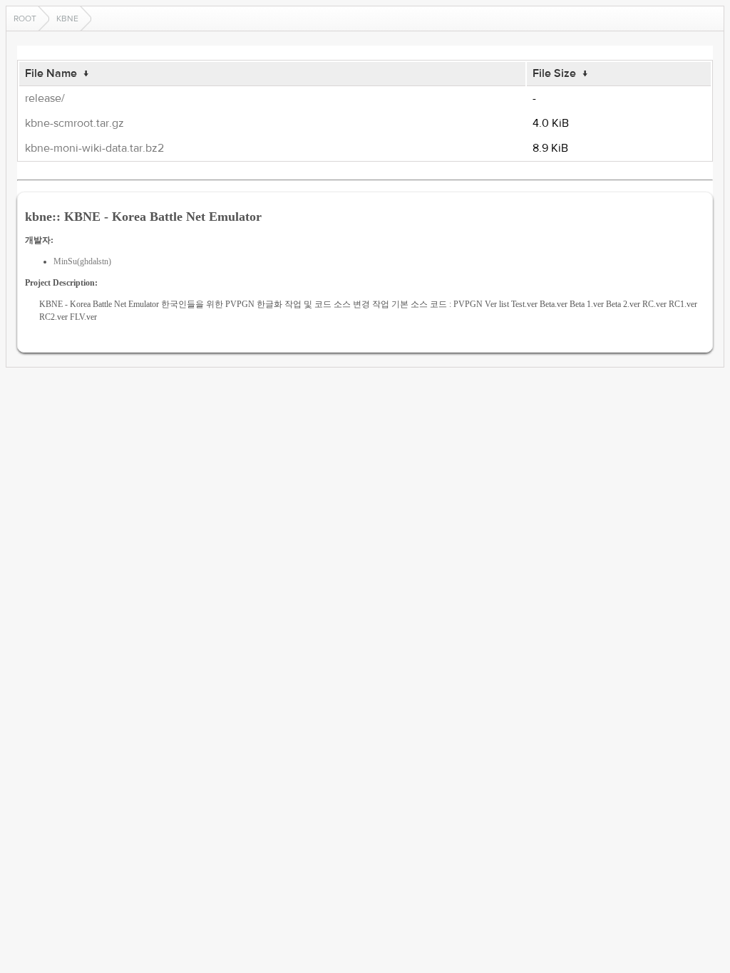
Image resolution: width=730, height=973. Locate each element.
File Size (554, 73)
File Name (51, 73)
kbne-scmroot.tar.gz (74, 123)
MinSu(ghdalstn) (82, 261)
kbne (67, 18)
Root (25, 18)
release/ (45, 98)
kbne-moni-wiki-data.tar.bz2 (94, 148)
